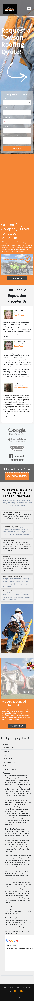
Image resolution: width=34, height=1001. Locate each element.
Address (5, 126)
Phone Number (7, 117)
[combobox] (5, 121)
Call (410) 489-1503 (17, 278)
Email (5, 108)
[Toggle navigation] (29, 8)
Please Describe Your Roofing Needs (13, 136)
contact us (17, 726)
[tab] (17, 744)
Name (5, 98)
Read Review (6, 336)
